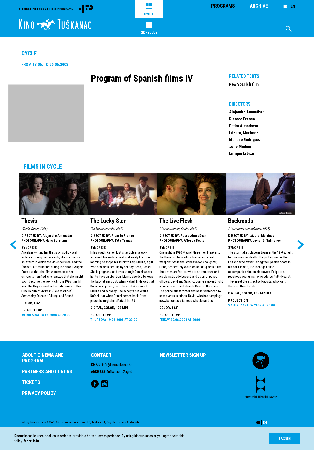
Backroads (240, 220)
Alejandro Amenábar (246, 112)
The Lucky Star (108, 220)
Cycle (149, 14)
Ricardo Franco (242, 118)
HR (285, 6)
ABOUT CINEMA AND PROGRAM (43, 358)
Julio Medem (240, 146)
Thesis (29, 220)
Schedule (149, 32)
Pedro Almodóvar (243, 125)
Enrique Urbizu (241, 153)
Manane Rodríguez (245, 139)
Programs (223, 6)
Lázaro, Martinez (243, 132)
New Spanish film (244, 84)
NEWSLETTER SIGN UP (183, 355)
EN (293, 6)
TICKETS (31, 382)
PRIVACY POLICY (39, 393)
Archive (259, 6)
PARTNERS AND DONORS (47, 371)
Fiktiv (130, 422)
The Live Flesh (176, 220)
